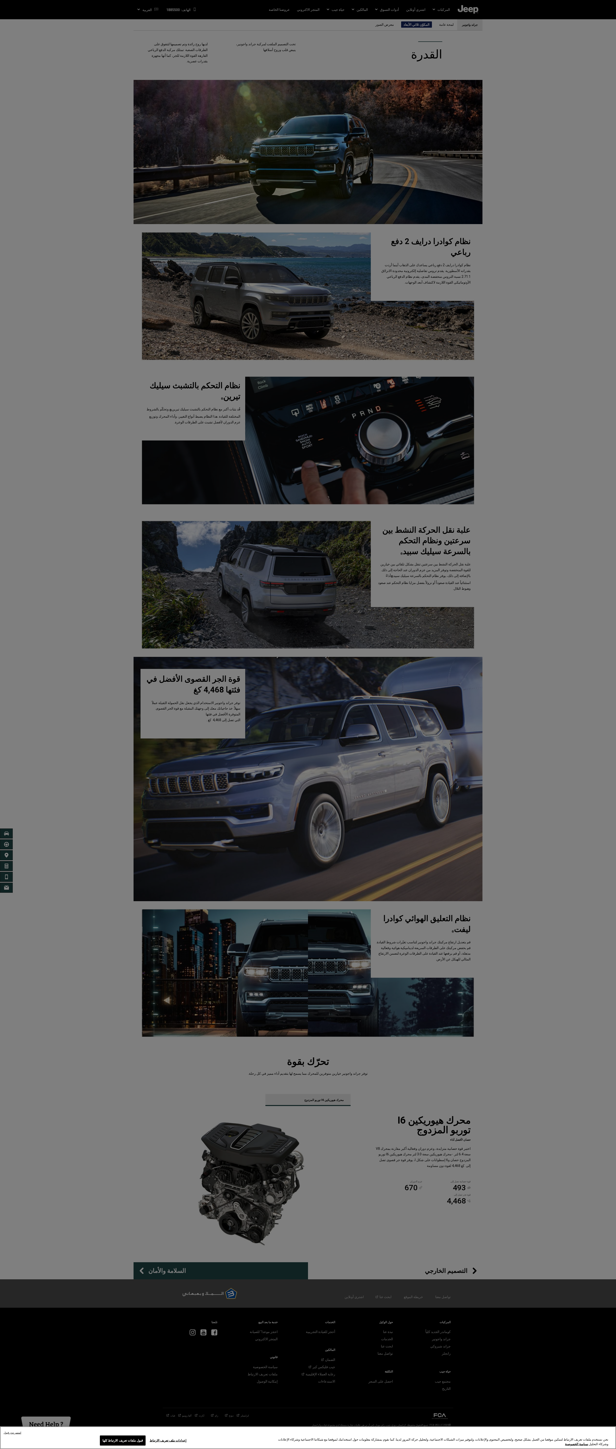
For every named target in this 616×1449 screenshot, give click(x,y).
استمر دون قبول (12, 1432)
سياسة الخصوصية (576, 1444)
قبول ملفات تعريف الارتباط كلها (123, 1440)
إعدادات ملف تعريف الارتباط (168, 1440)
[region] (308, 1437)
